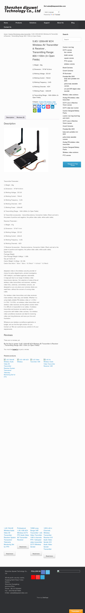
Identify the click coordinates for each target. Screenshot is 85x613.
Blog (72, 23)
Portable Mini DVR (68, 76)
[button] (81, 25)
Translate (57, 14)
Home (6, 23)
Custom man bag (68, 47)
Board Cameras (68, 68)
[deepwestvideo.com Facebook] (43, 572)
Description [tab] (10, 117)
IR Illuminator (67, 73)
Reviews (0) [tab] (20, 117)
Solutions (33, 23)
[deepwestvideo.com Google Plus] (33, 577)
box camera (68, 52)
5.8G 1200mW (48, 104)
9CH (55, 104)
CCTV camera (67, 50)
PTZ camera (68, 61)
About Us (60, 23)
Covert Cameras (68, 71)
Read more (9, 554)
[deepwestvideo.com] (22, 9)
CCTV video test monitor (71, 108)
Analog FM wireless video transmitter (20, 34)
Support (46, 23)
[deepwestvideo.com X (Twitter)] (48, 572)
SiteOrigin (45, 597)
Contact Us (7, 27)
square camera (69, 58)
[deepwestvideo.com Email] (42, 577)
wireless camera (69, 64)
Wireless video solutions (70, 95)
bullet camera (68, 55)
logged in (15, 349)
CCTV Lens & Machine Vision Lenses (70, 104)
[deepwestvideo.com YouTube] (38, 577)
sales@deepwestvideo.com (56, 6)
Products (19, 23)
